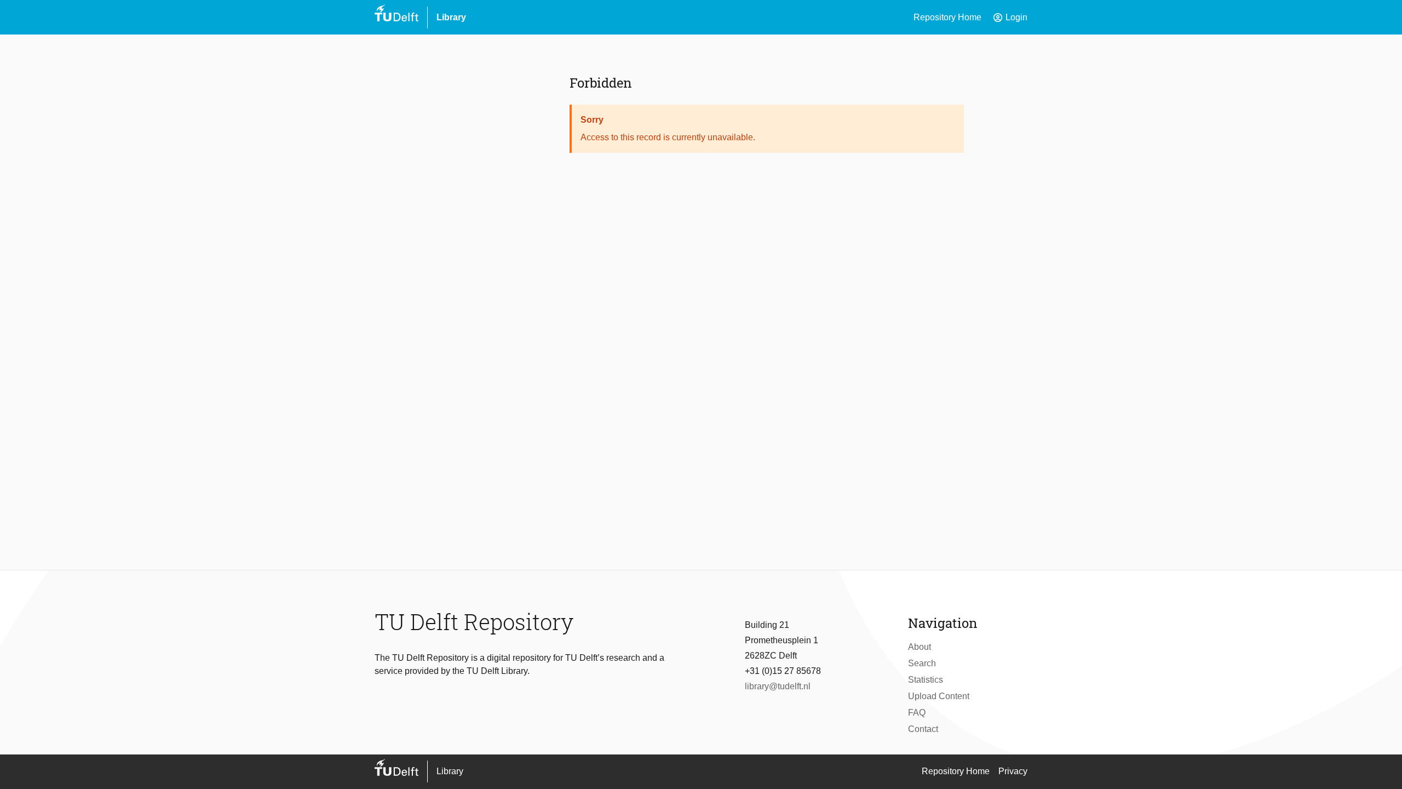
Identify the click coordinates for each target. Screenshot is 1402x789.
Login (1009, 17)
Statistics (925, 679)
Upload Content (938, 696)
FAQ (917, 712)
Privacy (1012, 771)
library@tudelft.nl (778, 686)
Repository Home (947, 17)
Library (451, 17)
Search (922, 663)
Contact (923, 729)
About (919, 646)
